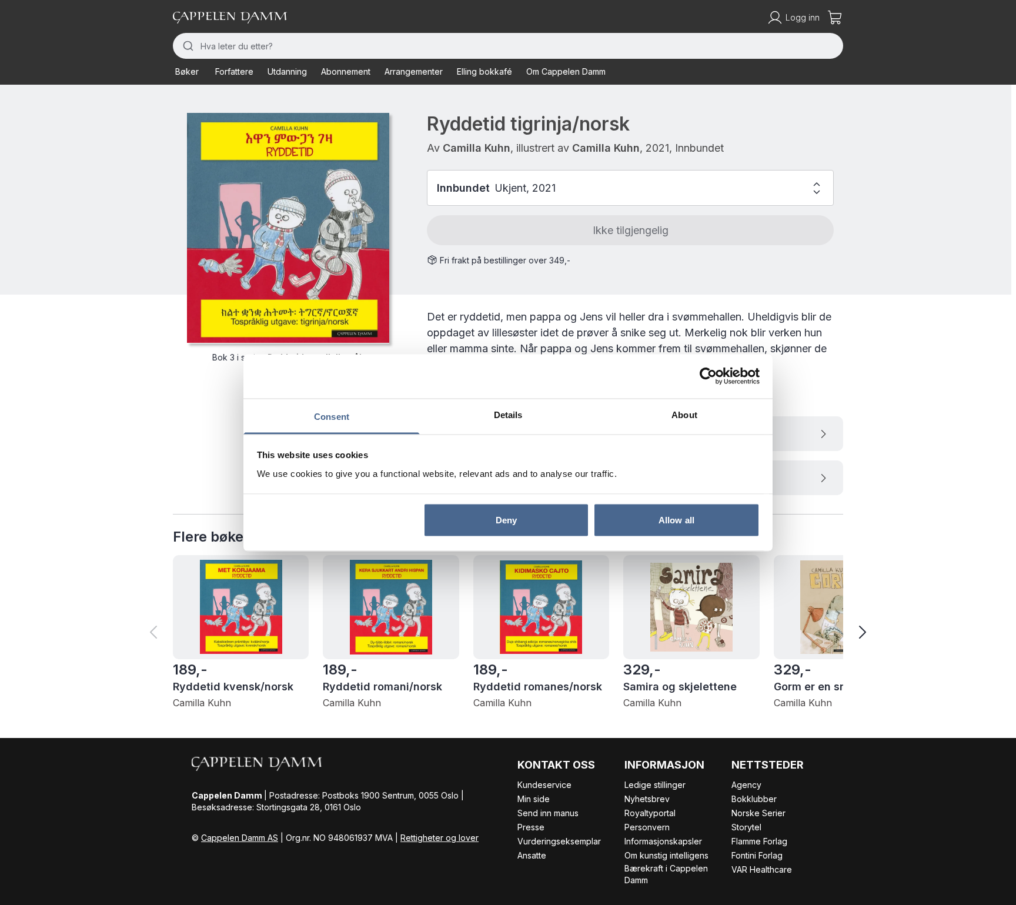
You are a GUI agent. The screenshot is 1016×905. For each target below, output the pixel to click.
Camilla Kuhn (476, 148)
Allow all (676, 520)
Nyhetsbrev (647, 799)
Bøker (187, 71)
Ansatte (531, 855)
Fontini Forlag (757, 855)
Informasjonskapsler (663, 841)
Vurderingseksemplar (559, 841)
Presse (530, 827)
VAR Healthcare (761, 869)
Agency (746, 785)
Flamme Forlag (759, 841)
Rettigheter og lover (439, 838)
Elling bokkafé (484, 71)
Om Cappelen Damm (566, 71)
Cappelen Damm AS (239, 838)
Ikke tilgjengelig (631, 230)
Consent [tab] (331, 416)
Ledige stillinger (655, 785)
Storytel (746, 827)
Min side (533, 799)
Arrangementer (414, 71)
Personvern (647, 827)
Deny (506, 520)
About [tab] (684, 414)
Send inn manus (548, 813)
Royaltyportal (650, 813)
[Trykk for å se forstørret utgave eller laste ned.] (288, 228)
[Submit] (186, 46)
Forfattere (234, 71)
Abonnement (345, 71)
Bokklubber (754, 799)
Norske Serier (758, 813)
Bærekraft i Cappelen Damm (666, 874)
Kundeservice (544, 785)
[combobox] (508, 46)
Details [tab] (508, 414)
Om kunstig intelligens (666, 855)
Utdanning (287, 71)
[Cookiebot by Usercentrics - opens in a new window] (708, 376)
